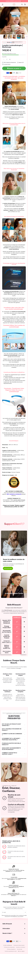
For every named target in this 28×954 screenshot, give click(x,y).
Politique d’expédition (11, 949)
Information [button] (6, 928)
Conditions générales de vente (11, 951)
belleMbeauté (9, 945)
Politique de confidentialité (9, 947)
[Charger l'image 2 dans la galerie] (10, 37)
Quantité (4, 56)
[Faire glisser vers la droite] (27, 36)
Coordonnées (19, 949)
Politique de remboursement (19, 945)
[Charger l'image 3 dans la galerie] (14, 37)
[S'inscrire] (25, 912)
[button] (2, 4)
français (23, 500)
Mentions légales (21, 951)
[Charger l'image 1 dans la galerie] (5, 37)
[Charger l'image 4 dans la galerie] (19, 37)
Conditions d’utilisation (20, 947)
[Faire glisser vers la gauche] (1, 36)
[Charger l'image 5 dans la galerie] (23, 37)
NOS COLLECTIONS (8, 568)
